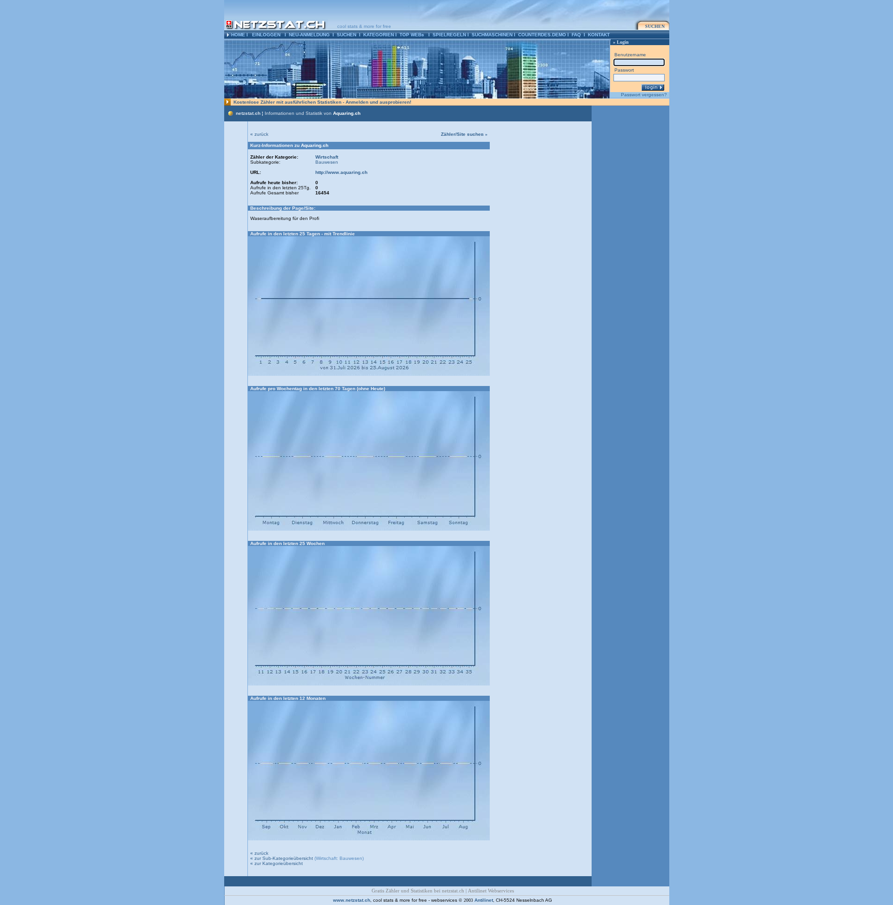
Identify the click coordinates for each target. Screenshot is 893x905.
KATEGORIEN (378, 34)
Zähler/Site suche (464, 134)
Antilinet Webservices (491, 890)
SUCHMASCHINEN (492, 34)
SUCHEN (346, 34)
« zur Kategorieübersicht (276, 863)
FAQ (576, 34)
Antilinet (483, 900)
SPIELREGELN (449, 34)
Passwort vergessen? (644, 94)
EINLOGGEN (266, 34)
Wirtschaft (326, 157)
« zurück (259, 134)
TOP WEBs (412, 34)
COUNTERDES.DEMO (542, 34)
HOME (238, 34)
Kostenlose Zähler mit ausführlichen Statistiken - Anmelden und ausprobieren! (322, 102)
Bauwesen (326, 162)
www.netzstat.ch (351, 900)
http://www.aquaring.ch (341, 172)
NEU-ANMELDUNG (309, 34)
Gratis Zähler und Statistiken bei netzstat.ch (418, 890)
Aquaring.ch (346, 113)
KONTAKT (599, 34)
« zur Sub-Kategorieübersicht (281, 858)
